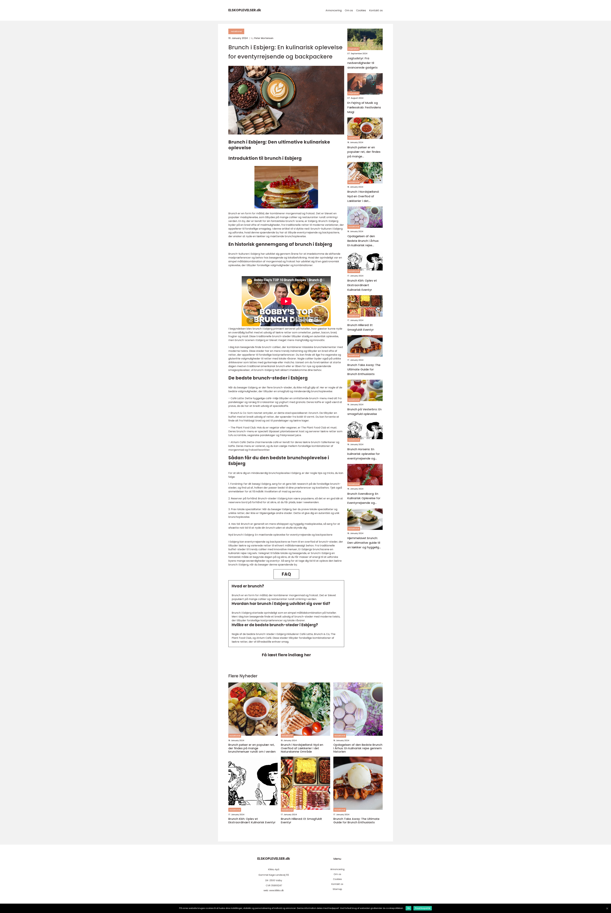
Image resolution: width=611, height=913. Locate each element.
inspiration (353, 49)
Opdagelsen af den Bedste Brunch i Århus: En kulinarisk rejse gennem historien (363, 241)
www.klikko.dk (276, 890)
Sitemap (337, 889)
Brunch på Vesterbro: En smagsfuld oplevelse (364, 411)
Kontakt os (376, 10)
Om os (349, 10)
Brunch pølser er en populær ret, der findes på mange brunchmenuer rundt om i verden (365, 152)
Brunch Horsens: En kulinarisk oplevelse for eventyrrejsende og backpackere (363, 454)
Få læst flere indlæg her (286, 655)
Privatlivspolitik (422, 908)
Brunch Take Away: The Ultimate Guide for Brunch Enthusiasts (363, 369)
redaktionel (236, 31)
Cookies (361, 10)
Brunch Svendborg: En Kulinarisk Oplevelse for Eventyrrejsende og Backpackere (363, 498)
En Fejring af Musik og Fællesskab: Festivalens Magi (364, 107)
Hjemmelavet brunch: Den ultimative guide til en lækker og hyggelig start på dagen (363, 543)
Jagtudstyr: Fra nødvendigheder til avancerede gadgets (362, 62)
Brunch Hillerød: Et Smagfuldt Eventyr (360, 327)
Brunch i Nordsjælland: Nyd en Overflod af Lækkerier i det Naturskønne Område (363, 196)
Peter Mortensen (263, 38)
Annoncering (334, 10)
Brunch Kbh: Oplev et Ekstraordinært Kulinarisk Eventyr (362, 285)
